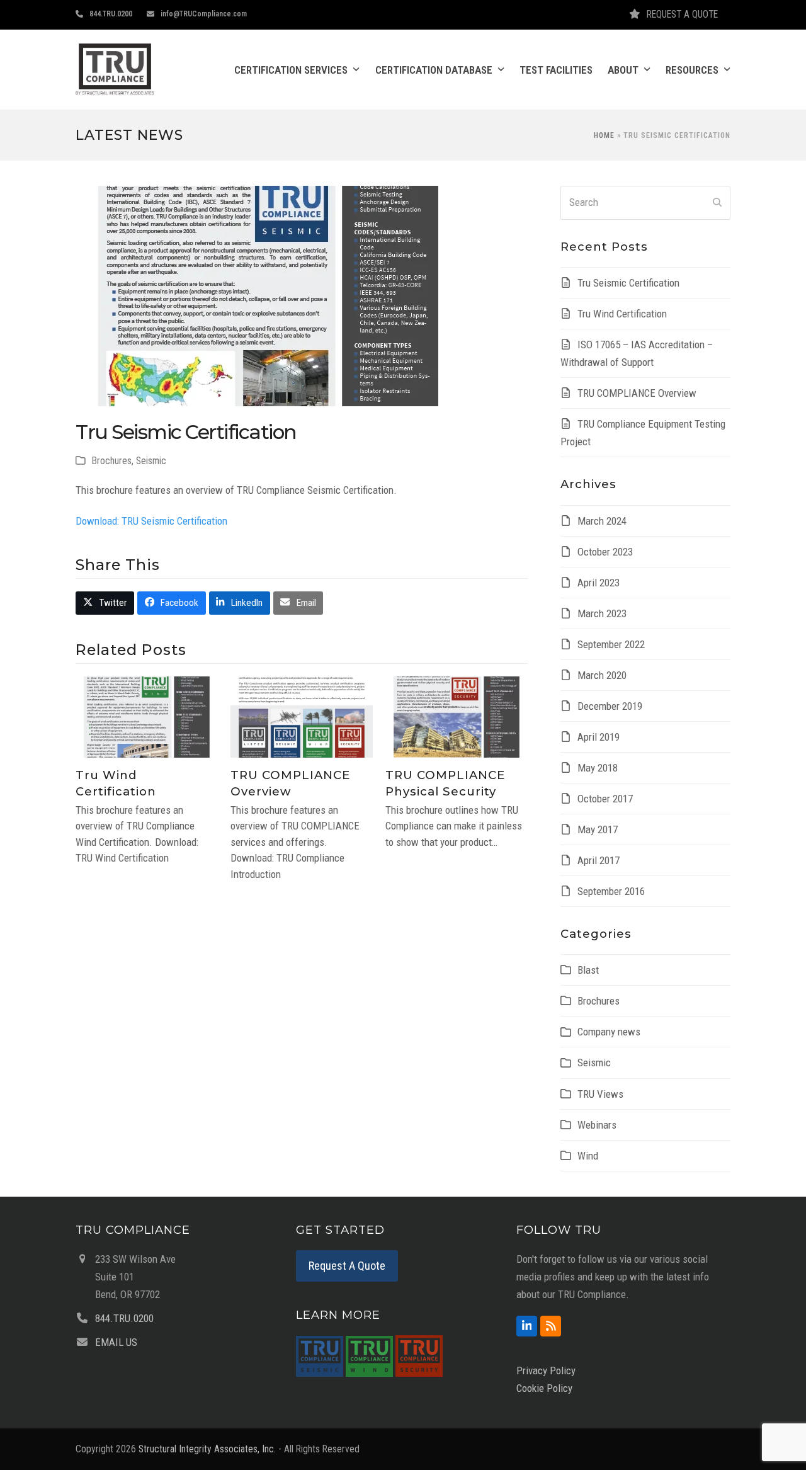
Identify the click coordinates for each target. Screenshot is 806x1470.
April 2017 (598, 860)
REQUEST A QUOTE (682, 14)
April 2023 (598, 582)
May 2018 (597, 767)
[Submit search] (717, 203)
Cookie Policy (544, 1388)
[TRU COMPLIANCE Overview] (301, 716)
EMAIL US (116, 1342)
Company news (608, 1031)
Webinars (596, 1125)
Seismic (151, 461)
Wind (587, 1155)
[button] (105, 603)
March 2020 (602, 675)
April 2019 (598, 737)
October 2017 (605, 798)
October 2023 (605, 551)
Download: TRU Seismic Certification (151, 521)
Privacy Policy (546, 1370)
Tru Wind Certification (622, 313)
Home (604, 135)
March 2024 (602, 521)
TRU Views (600, 1094)
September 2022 (611, 644)
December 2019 (609, 706)
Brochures (112, 461)
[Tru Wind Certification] (147, 716)
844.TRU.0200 (110, 13)
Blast (588, 970)
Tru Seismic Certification (628, 282)
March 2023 (602, 613)
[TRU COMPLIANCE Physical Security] (456, 716)
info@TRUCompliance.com (204, 13)
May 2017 (597, 829)
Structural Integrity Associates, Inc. (207, 1449)
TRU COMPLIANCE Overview (636, 393)
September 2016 (611, 891)
